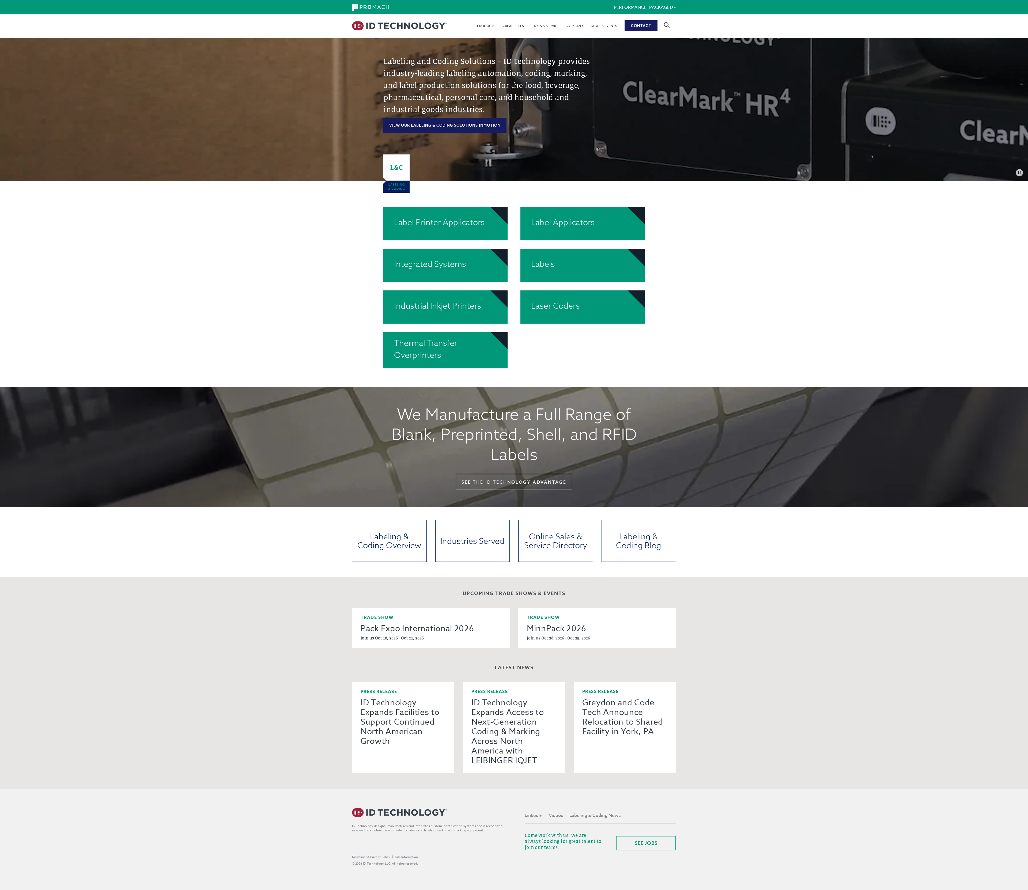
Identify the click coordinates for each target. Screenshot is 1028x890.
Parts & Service (545, 26)
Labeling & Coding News (595, 815)
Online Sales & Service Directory (555, 540)
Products (486, 26)
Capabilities (513, 26)
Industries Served (472, 541)
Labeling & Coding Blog (638, 540)
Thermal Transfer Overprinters (425, 349)
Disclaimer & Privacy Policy (371, 857)
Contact (641, 25)
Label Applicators (563, 222)
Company (575, 26)
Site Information (406, 857)
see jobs (646, 843)
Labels (543, 264)
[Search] (667, 25)
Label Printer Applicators (439, 222)
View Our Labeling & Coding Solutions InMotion (445, 125)
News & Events (604, 26)
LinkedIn (533, 815)
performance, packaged (643, 7)
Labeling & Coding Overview (389, 540)
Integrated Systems (430, 264)
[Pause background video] (1019, 172)
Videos (556, 815)
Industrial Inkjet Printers (437, 306)
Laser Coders (555, 306)
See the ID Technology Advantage (514, 482)
